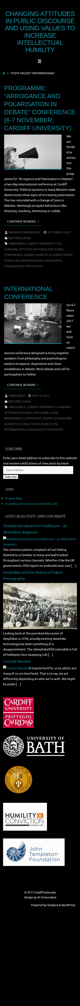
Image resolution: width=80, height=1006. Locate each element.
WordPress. (68, 905)
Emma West (17, 396)
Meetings (15, 238)
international (32, 260)
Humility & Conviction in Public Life (31, 424)
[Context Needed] (16, 668)
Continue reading (21, 221)
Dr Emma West (46, 897)
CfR (59, 243)
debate (29, 255)
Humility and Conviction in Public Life (31, 504)
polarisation (14, 266)
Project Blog (13, 498)
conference (13, 255)
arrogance (17, 243)
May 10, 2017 (41, 396)
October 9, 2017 (59, 232)
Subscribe (11, 476)
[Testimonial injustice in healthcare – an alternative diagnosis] (40, 544)
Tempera (52, 905)
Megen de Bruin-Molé (25, 232)
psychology (34, 266)
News (27, 238)
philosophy (53, 260)
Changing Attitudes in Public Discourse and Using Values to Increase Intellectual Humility (40, 32)
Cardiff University (41, 243)
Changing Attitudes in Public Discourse (34, 249)
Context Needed (17, 661)
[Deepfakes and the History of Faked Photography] (40, 628)
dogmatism (62, 418)
